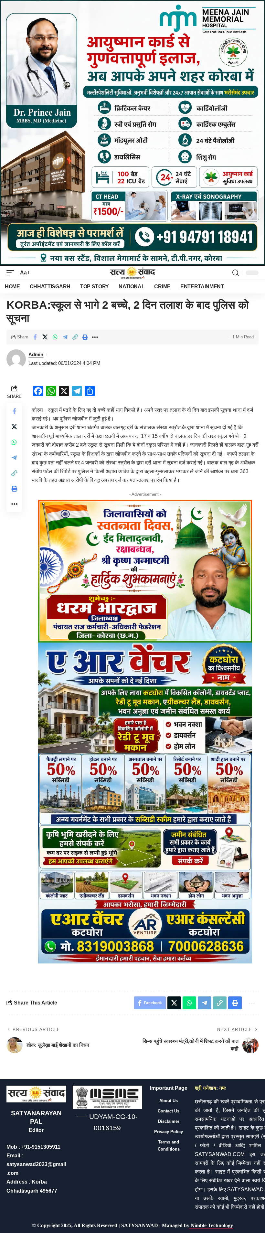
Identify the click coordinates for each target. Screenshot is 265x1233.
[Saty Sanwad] (132, 273)
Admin (35, 354)
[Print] (85, 337)
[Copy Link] (75, 337)
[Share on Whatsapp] (54, 337)
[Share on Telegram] (64, 337)
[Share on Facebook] (34, 337)
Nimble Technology (211, 1225)
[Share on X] (44, 337)
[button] (11, 272)
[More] (95, 337)
